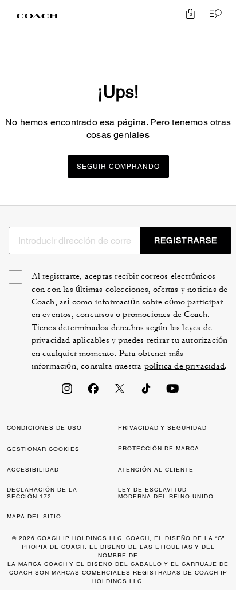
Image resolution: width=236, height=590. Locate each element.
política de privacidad (184, 366)
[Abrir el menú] (213, 13)
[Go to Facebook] (93, 392)
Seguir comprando (118, 167)
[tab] (37, 16)
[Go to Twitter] (120, 392)
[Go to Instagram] (67, 392)
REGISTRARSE (185, 240)
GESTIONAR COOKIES (43, 449)
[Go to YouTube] (172, 392)
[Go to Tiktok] (146, 392)
